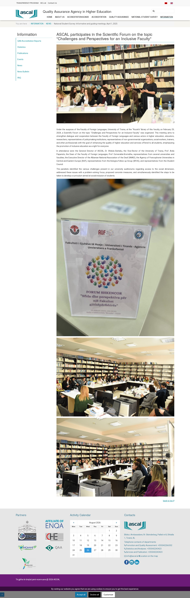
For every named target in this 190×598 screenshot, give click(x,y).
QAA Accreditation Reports (29, 41)
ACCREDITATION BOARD (78, 17)
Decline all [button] (94, 595)
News (48, 24)
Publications (22, 53)
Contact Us (52, 3)
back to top (168, 501)
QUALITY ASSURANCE (119, 17)
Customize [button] (108, 595)
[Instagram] (131, 562)
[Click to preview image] (115, 84)
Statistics (21, 47)
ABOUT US (60, 17)
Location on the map (149, 556)
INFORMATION (166, 17)
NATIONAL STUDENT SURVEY (145, 17)
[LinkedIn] (137, 562)
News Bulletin (23, 72)
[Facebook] (126, 562)
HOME (49, 17)
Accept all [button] (81, 595)
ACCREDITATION (99, 17)
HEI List (43, 3)
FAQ (19, 78)
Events (20, 59)
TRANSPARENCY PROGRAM (27, 3)
